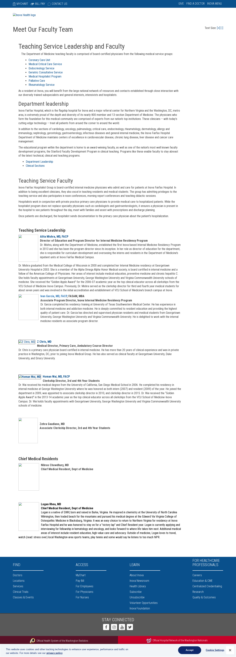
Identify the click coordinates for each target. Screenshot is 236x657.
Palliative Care (37, 80)
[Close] (230, 650)
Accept (190, 650)
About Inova (137, 575)
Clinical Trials (20, 592)
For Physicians (84, 592)
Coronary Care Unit (39, 60)
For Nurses (82, 597)
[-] (222, 28)
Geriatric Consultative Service (46, 72)
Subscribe (136, 592)
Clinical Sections (35, 165)
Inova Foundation (140, 608)
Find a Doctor (195, 3)
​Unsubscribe (137, 597)
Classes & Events (23, 597)
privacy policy (54, 653)
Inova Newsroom (139, 580)
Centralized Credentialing (207, 586)
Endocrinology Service (41, 68)
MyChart (22, 4)
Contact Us (59, 4)
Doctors (17, 575)
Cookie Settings (215, 650)
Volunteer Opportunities (144, 603)
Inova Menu (214, 3)
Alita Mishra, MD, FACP (54, 236)
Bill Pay (40, 4)
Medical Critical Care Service (45, 64)
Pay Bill (80, 580)
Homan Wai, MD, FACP (56, 376)
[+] (218, 28)
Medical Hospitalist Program (45, 76)
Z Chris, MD (44, 341)
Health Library (138, 586)
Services (18, 586)
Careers (197, 575)
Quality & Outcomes (204, 597)
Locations (19, 580)
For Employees (84, 586)
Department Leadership (39, 161)
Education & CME (202, 580)
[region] (118, 650)
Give (181, 3)
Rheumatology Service (42, 85)
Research (198, 592)
